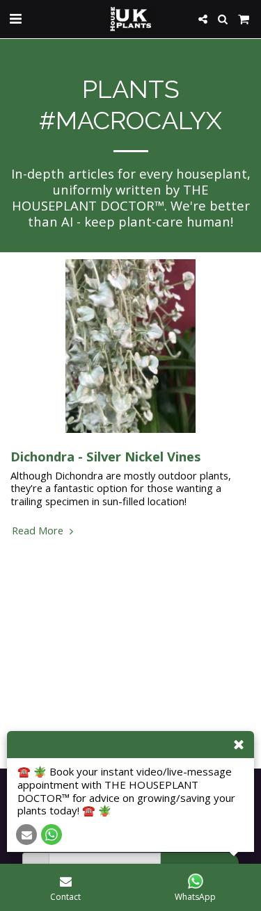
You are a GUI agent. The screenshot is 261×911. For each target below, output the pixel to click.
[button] (15, 18)
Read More (39, 530)
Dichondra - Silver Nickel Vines (105, 456)
